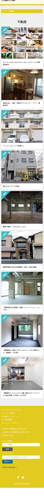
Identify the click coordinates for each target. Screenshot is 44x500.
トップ (4, 11)
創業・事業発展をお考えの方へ (15, 429)
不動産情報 (8, 420)
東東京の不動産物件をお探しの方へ (17, 432)
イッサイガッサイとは (12, 410)
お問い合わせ (9, 435)
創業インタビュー (10, 416)
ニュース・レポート (11, 423)
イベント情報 (9, 413)
